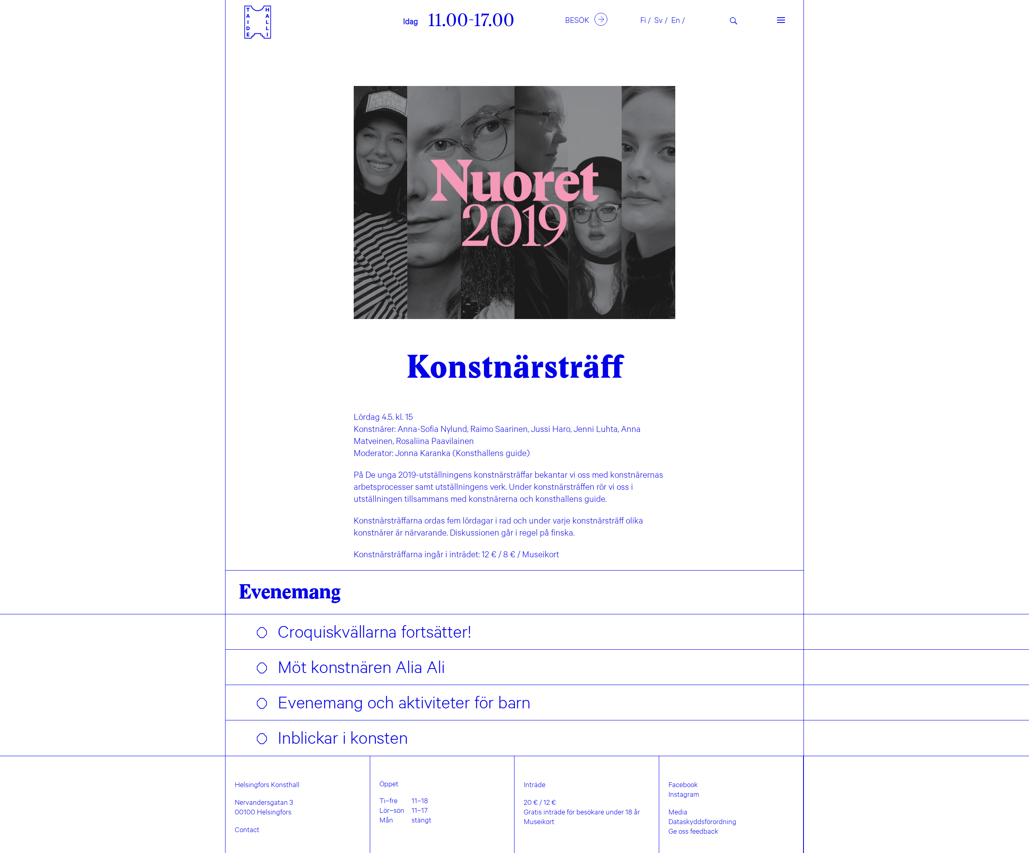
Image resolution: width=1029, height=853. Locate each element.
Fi (643, 19)
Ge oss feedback (693, 831)
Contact (247, 829)
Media (677, 811)
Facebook (683, 784)
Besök (577, 19)
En (675, 19)
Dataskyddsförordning (702, 821)
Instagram (683, 794)
